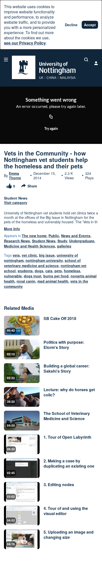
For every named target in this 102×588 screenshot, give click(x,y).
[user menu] (96, 63)
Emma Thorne (15, 175)
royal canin (26, 281)
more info (12, 228)
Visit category (15, 202)
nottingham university (44, 260)
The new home (34, 235)
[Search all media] (86, 60)
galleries (64, 246)
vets (16, 255)
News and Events (75, 235)
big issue (47, 255)
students (25, 270)
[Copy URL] (51, 117)
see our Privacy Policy (25, 43)
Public (54, 235)
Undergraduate (81, 240)
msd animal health (52, 281)
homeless (72, 270)
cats (48, 270)
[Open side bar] (6, 60)
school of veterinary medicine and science (42, 263)
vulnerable (13, 275)
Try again (51, 129)
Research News (17, 240)
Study (62, 240)
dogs (39, 270)
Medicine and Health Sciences (29, 246)
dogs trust (32, 275)
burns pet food (56, 275)
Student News (43, 240)
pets (58, 270)
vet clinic (29, 255)
